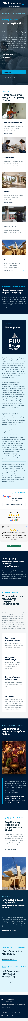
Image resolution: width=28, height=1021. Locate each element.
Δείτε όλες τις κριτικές (14, 504)
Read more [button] (14, 539)
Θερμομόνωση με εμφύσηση (9, 54)
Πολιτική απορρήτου (16, 1012)
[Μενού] (23, 4)
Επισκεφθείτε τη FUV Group (10, 930)
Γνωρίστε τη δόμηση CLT (12, 849)
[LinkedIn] (12, 1015)
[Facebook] (7, 1015)
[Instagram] (5, 1015)
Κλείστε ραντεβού (20, 1004)
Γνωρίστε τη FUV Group (14, 77)
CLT (3, 66)
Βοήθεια (3, 1004)
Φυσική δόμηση (6, 57)
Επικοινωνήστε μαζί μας (10, 982)
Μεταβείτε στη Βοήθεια (9, 959)
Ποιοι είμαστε (14, 72)
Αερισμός (4, 60)
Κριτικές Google (5, 1007)
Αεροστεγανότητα (6, 63)
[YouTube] (2, 1015)
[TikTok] (10, 1015)
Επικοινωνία (10, 1004)
